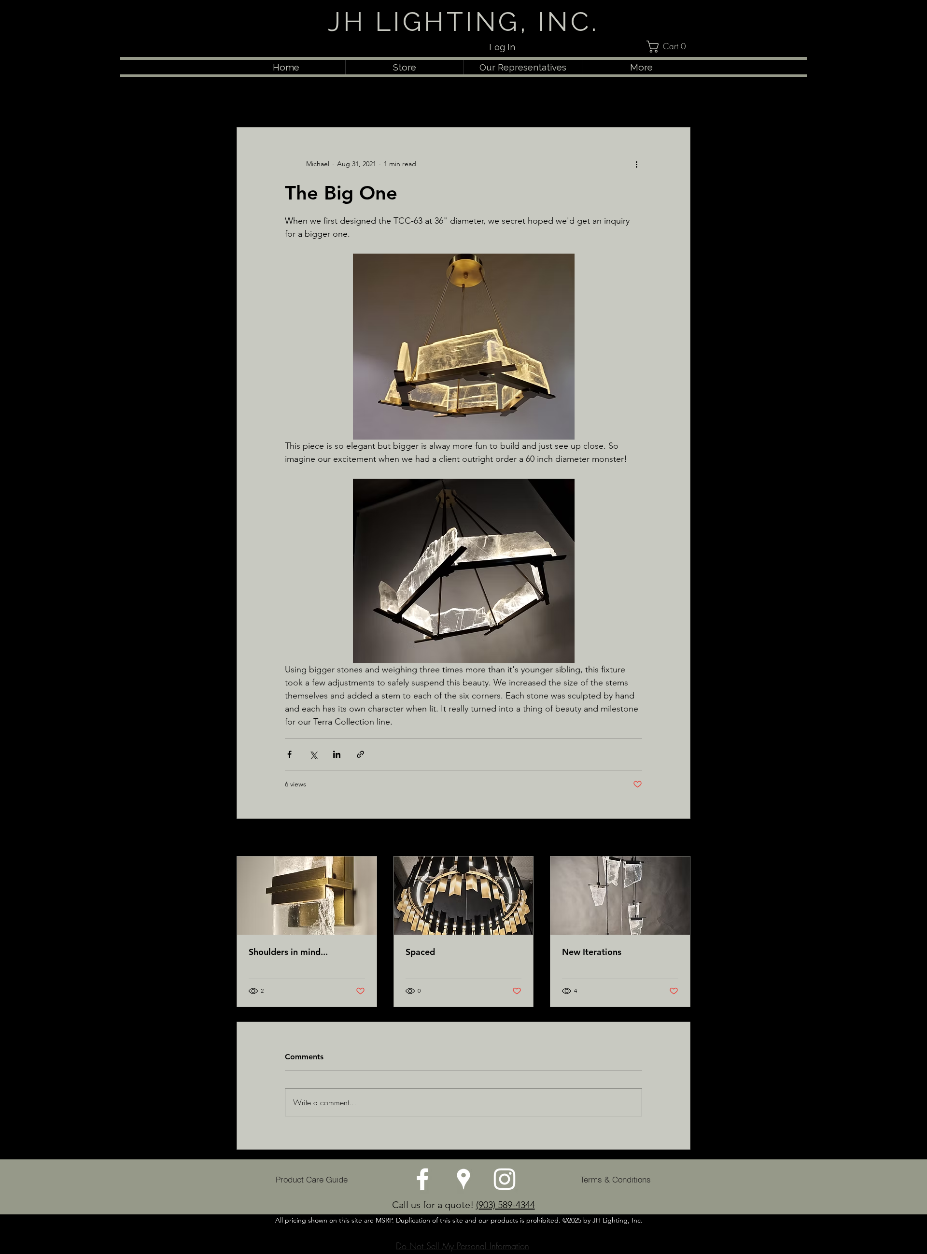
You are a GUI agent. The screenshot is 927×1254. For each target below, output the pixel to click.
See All (679, 838)
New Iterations (591, 951)
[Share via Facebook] (289, 754)
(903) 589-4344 (505, 1205)
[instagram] (504, 1179)
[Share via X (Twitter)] (313, 754)
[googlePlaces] (463, 1179)
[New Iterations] (620, 895)
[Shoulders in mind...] (307, 895)
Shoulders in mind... (288, 951)
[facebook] (422, 1179)
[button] (670, 47)
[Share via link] (360, 754)
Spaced (420, 951)
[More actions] (636, 164)
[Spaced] (464, 895)
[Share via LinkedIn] (336, 754)
